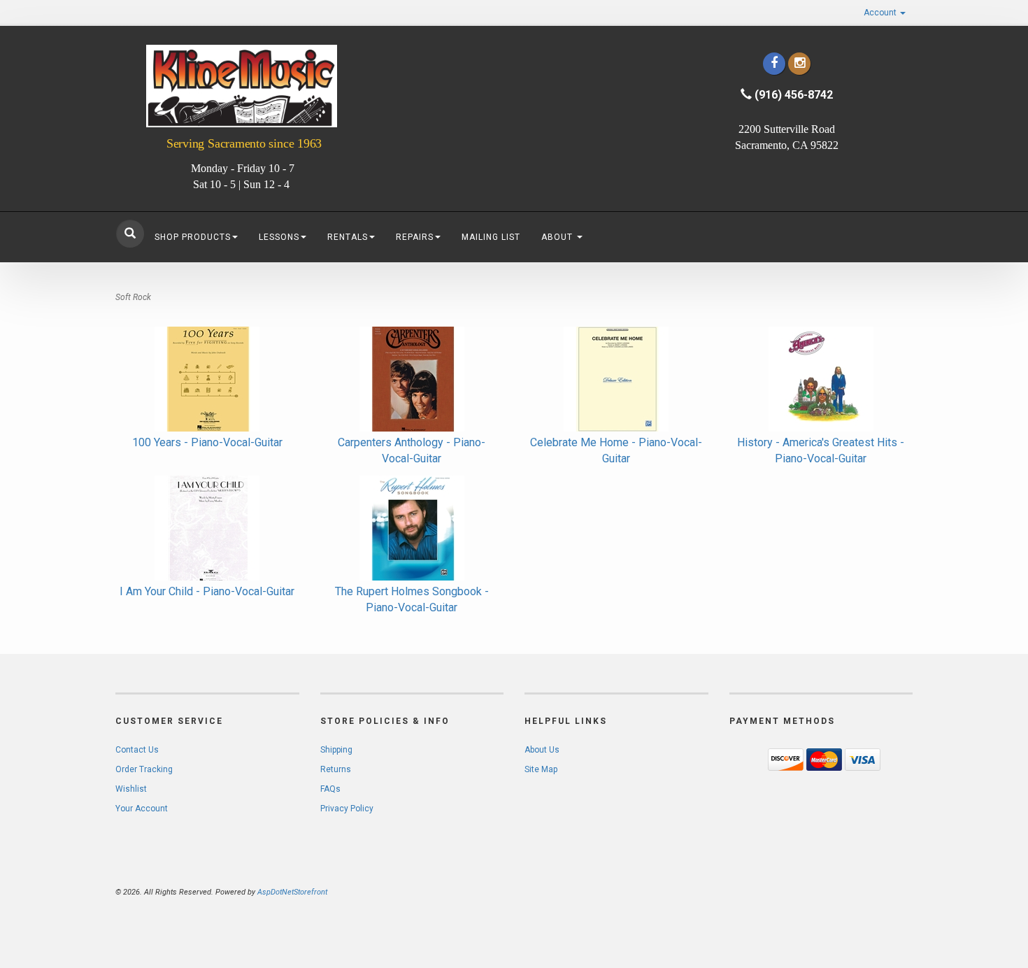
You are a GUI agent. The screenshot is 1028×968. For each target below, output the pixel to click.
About (558, 237)
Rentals (347, 237)
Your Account (141, 808)
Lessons (279, 237)
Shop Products (193, 237)
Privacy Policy (346, 808)
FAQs (330, 789)
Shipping (336, 750)
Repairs (415, 237)
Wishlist (131, 789)
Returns (335, 769)
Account (881, 12)
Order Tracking (144, 769)
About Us (541, 750)
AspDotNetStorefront (292, 892)
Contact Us (137, 750)
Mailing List (491, 237)
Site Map (540, 769)
